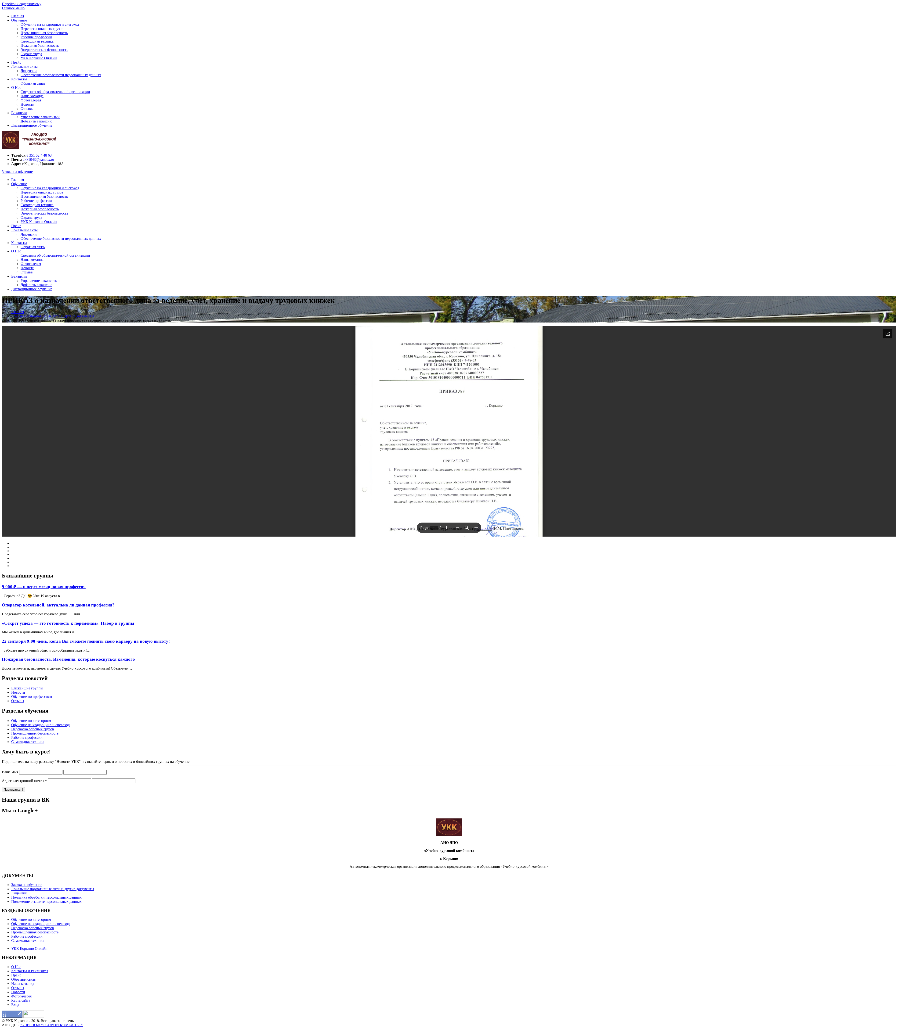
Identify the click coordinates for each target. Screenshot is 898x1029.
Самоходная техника (37, 41)
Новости (27, 104)
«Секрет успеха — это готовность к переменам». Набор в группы (68, 623)
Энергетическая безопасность (44, 50)
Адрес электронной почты (24, 781)
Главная (17, 16)
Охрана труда (31, 54)
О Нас (16, 88)
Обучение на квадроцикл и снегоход (50, 24)
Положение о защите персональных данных (46, 902)
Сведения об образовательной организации (55, 92)
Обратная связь (33, 83)
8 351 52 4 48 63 (39, 155)
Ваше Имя (10, 772)
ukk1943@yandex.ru (38, 159)
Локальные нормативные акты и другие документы (52, 889)
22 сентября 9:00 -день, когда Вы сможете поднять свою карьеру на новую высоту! (86, 641)
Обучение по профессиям (31, 697)
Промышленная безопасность (44, 33)
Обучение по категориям (31, 721)
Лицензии (29, 71)
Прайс (16, 62)
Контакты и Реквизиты (29, 971)
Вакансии (19, 113)
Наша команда (32, 96)
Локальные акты (24, 66)
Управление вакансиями (40, 117)
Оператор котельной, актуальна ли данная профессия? (58, 604)
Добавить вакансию (36, 121)
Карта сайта (20, 1000)
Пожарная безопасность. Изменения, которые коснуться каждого (68, 659)
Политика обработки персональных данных (46, 897)
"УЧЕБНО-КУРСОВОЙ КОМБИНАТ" (51, 1025)
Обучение (19, 20)
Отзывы (27, 109)
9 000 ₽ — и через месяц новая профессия (44, 586)
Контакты (19, 79)
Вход (15, 1005)
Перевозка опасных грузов (42, 29)
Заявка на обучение (17, 172)
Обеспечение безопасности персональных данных (61, 75)
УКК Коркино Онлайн (39, 58)
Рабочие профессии (36, 37)
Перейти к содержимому (21, 4)
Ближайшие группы (27, 688)
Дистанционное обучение (31, 125)
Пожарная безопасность (40, 45)
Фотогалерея (31, 100)
